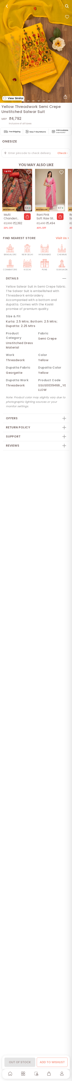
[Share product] (65, 97)
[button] (27, 216)
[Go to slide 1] (23, 101)
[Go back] (7, 6)
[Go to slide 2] (28, 101)
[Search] (67, 6)
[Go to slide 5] (44, 101)
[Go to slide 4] (38, 101)
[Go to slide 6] (49, 101)
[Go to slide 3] (33, 101)
